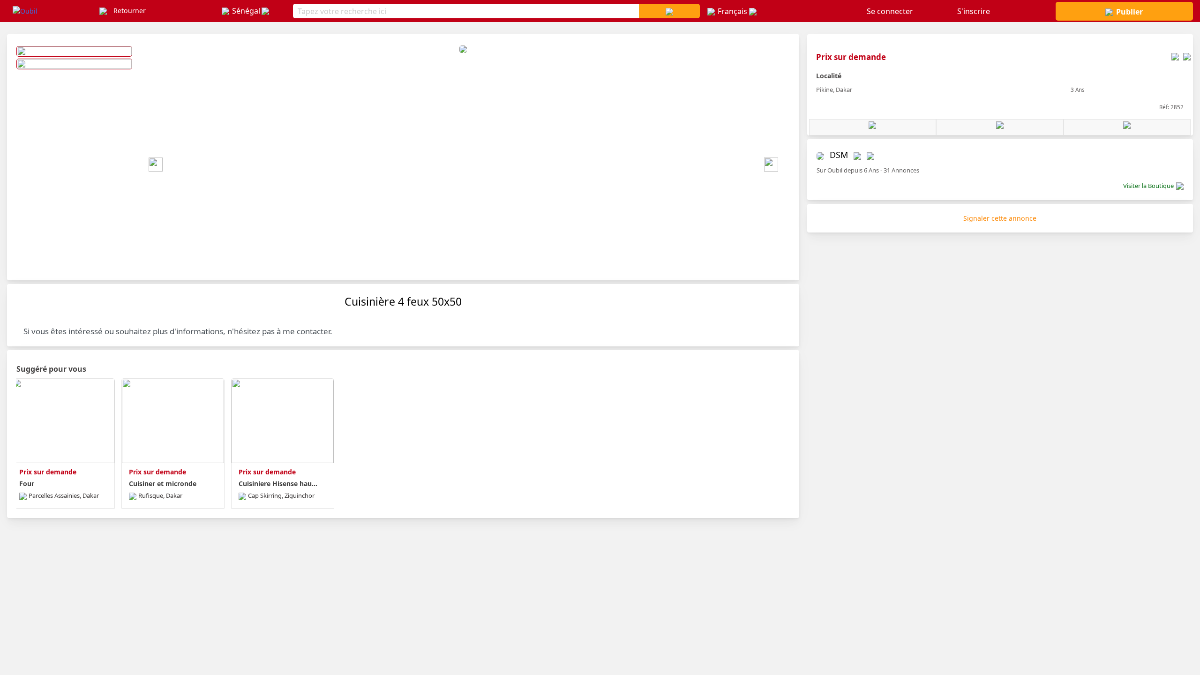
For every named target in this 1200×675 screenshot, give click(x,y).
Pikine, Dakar (834, 89)
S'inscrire (973, 11)
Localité (828, 75)
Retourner (129, 10)
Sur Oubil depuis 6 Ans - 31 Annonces (868, 170)
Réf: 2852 (1171, 107)
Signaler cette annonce (999, 218)
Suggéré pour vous (51, 369)
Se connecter (890, 11)
